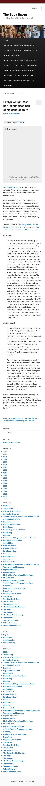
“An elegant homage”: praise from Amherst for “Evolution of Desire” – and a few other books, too (20, 47)
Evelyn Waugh (32, 418)
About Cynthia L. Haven (12, 55)
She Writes (7, 596)
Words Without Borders (12, 625)
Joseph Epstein (8, 420)
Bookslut (6, 535)
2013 (5, 486)
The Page (7, 609)
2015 (5, 480)
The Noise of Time (10, 604)
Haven (18, 442)
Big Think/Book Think (11, 524)
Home (6, 40)
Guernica (6, 559)
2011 (5, 491)
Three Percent (8, 617)
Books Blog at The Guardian (14, 529)
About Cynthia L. (9, 442)
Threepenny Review (10, 620)
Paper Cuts (7, 591)
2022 (5, 462)
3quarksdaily (8, 508)
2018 (5, 472)
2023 (5, 459)
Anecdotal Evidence (11, 514)
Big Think (7, 522)
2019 (5, 470)
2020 (5, 467)
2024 (5, 457)
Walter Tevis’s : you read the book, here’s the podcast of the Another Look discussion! (20, 80)
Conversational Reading (12, 540)
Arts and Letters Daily (11, 519)
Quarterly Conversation (12, 593)
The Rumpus (8, 612)
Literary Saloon (9, 572)
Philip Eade (19, 420)
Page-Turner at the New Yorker (15, 588)
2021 (5, 464)
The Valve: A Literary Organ (14, 615)
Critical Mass (8, 543)
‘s (27, 224)
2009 (5, 496)
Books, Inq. (7, 532)
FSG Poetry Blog (9, 551)
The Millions (8, 601)
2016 (5, 478)
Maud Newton (8, 577)
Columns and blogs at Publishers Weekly (19, 538)
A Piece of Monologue (11, 511)
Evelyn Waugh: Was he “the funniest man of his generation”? (16, 106)
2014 (5, 483)
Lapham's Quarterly (10, 569)
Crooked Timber (9, 545)
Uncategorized (15, 418)
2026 (5, 451)
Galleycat (6, 554)
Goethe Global (8, 556)
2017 (5, 475)
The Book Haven (15, 14)
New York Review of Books (13, 580)
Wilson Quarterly (9, 623)
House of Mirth (9, 561)
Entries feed (8, 637)
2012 (5, 488)
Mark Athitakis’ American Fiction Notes (18, 575)
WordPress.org (9, 642)
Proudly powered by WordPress (22, 781)
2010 (5, 494)
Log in (5, 634)
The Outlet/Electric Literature (14, 607)
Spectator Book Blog (11, 599)
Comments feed (9, 640)
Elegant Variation (10, 548)
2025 (5, 454)
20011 (5, 506)
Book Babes (8, 527)
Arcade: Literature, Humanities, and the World (21, 516)
